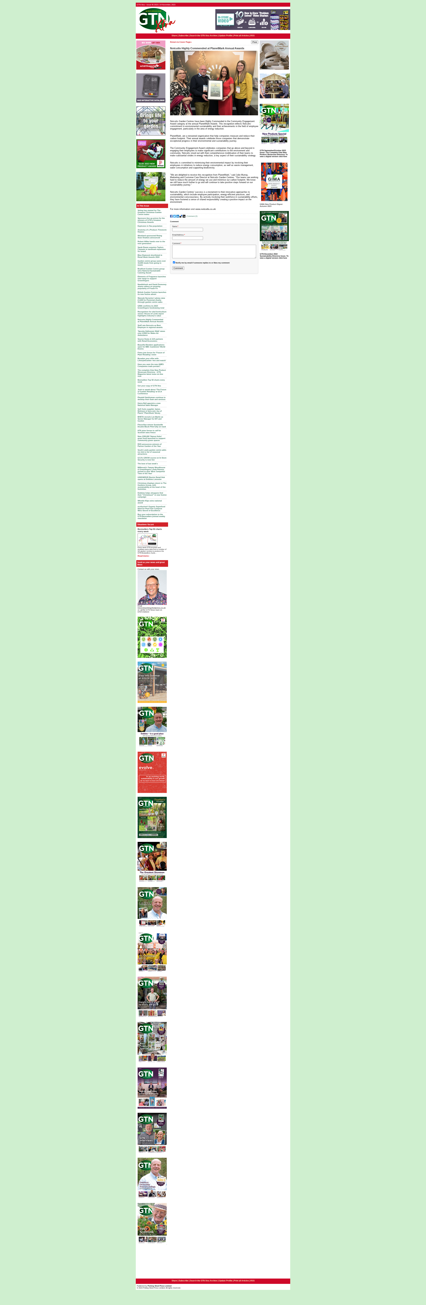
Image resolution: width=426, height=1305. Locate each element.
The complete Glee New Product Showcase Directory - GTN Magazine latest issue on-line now (152, 373)
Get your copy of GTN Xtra (149, 386)
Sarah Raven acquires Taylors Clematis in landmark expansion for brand (152, 249)
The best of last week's (148, 464)
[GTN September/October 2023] (274, 145)
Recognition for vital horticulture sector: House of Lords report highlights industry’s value (152, 314)
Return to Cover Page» (181, 42)
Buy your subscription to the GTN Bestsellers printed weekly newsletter (151, 516)
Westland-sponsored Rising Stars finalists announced (150, 237)
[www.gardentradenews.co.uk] (156, 33)
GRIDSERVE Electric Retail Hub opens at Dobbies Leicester (151, 478)
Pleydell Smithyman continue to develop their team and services (152, 398)
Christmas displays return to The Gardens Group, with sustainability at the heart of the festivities (152, 486)
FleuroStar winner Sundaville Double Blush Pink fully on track (152, 426)
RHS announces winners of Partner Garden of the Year (150, 445)
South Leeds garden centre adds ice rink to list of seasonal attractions (152, 452)
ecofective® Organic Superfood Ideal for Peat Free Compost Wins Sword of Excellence (151, 509)
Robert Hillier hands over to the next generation (151, 242)
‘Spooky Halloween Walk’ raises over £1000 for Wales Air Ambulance (151, 333)
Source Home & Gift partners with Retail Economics (150, 340)
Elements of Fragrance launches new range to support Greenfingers (152, 279)
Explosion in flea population (150, 226)
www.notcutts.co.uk (205, 209)
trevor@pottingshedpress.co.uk (152, 608)
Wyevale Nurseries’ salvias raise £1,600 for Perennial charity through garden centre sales (151, 300)
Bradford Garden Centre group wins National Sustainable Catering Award (151, 271)
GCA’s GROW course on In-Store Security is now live (152, 459)
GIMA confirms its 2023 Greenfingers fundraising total (151, 307)
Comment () (192, 216)
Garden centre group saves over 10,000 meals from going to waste (152, 263)
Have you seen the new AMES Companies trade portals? (151, 365)
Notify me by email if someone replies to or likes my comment (203, 263)
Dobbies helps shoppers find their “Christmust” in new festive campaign (152, 495)
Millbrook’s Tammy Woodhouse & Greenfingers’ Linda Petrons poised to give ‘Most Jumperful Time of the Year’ (151, 470)
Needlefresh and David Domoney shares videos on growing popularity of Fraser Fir (152, 286)
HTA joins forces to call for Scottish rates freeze (149, 432)
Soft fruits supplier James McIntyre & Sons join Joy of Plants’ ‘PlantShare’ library (150, 411)
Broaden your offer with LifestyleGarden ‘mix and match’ (152, 359)
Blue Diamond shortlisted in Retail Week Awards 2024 (150, 256)
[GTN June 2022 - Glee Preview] (152, 1108)
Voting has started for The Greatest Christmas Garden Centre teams (150, 212)
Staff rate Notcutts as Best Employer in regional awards (150, 326)
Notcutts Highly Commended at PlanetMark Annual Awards (150, 321)
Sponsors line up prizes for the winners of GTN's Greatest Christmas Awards (151, 220)
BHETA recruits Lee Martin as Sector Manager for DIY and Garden (150, 419)
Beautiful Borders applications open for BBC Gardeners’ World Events (151, 347)
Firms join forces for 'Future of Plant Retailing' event (151, 354)
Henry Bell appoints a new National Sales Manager (149, 404)
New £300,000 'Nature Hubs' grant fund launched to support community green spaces (151, 438)
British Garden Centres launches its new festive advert (152, 293)
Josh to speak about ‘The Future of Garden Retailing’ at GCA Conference (152, 392)
